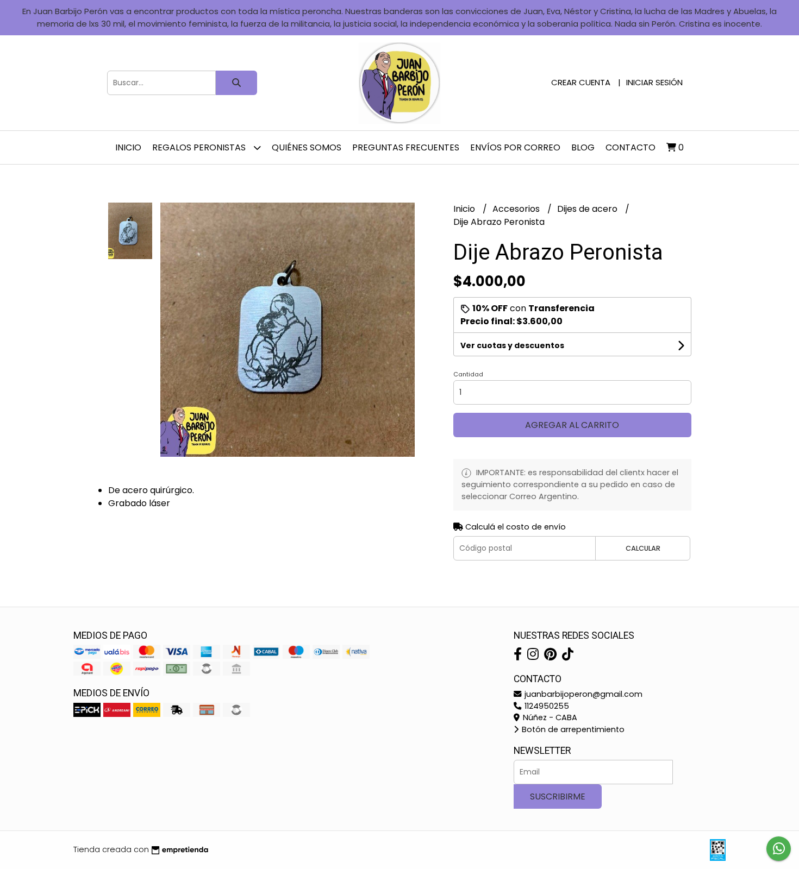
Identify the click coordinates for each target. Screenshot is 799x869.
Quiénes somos (306, 147)
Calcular (643, 548)
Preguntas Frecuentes (405, 147)
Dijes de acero (588, 209)
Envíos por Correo (515, 147)
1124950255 (545, 706)
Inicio (128, 147)
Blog (583, 147)
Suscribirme (557, 796)
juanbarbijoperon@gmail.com (582, 694)
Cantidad (468, 374)
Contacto (631, 147)
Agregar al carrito (572, 425)
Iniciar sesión (654, 82)
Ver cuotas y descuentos (512, 345)
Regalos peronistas (200, 147)
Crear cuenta (580, 82)
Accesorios (517, 209)
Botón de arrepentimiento (572, 729)
